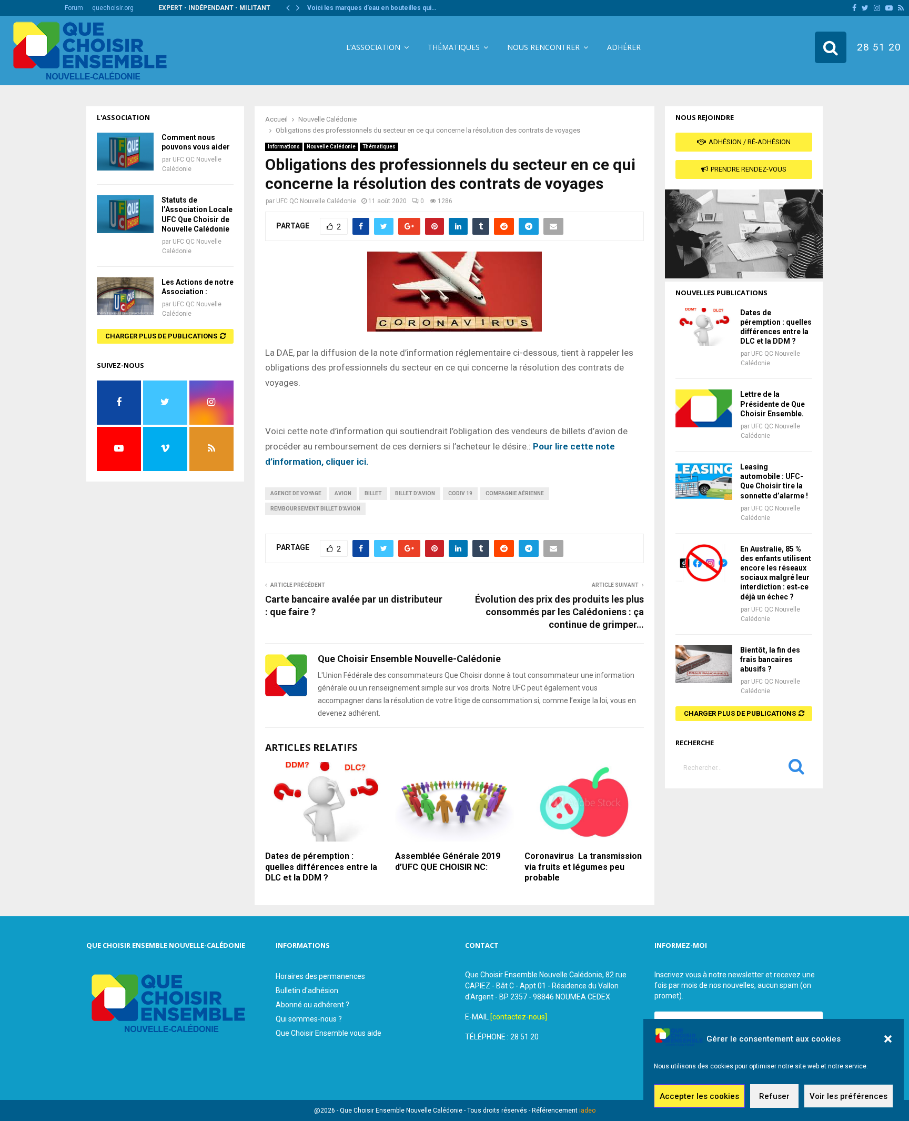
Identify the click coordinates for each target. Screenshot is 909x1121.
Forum (74, 8)
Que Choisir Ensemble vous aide (328, 1033)
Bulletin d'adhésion (307, 990)
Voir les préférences (848, 1096)
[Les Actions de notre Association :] (125, 296)
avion (343, 493)
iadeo (587, 1110)
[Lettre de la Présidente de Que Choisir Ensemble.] (703, 408)
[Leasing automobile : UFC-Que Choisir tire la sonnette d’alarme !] (703, 481)
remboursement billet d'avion (315, 509)
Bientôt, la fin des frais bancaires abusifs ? (770, 659)
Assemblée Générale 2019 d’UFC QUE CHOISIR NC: (447, 861)
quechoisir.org (113, 8)
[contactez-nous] (518, 1017)
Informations (284, 146)
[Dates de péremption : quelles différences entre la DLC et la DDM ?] (703, 327)
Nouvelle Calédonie (331, 146)
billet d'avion (415, 493)
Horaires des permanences (320, 976)
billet (373, 493)
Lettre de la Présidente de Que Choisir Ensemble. (772, 403)
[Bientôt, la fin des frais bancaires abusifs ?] (703, 664)
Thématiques (454, 47)
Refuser (774, 1096)
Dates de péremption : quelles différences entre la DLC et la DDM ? (321, 867)
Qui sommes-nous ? (309, 1019)
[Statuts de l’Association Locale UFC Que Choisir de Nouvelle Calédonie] (125, 214)
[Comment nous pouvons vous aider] (125, 152)
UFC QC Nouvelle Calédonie (316, 201)
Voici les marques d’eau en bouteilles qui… (371, 8)
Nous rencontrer (543, 47)
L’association (373, 47)
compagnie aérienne (515, 493)
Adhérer (624, 47)
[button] (888, 1039)
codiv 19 (460, 493)
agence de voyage (295, 493)
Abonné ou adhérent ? (312, 1004)
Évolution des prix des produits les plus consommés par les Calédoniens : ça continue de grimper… (559, 612)
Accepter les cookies (699, 1096)
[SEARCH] (796, 769)
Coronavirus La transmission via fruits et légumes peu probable (583, 867)
